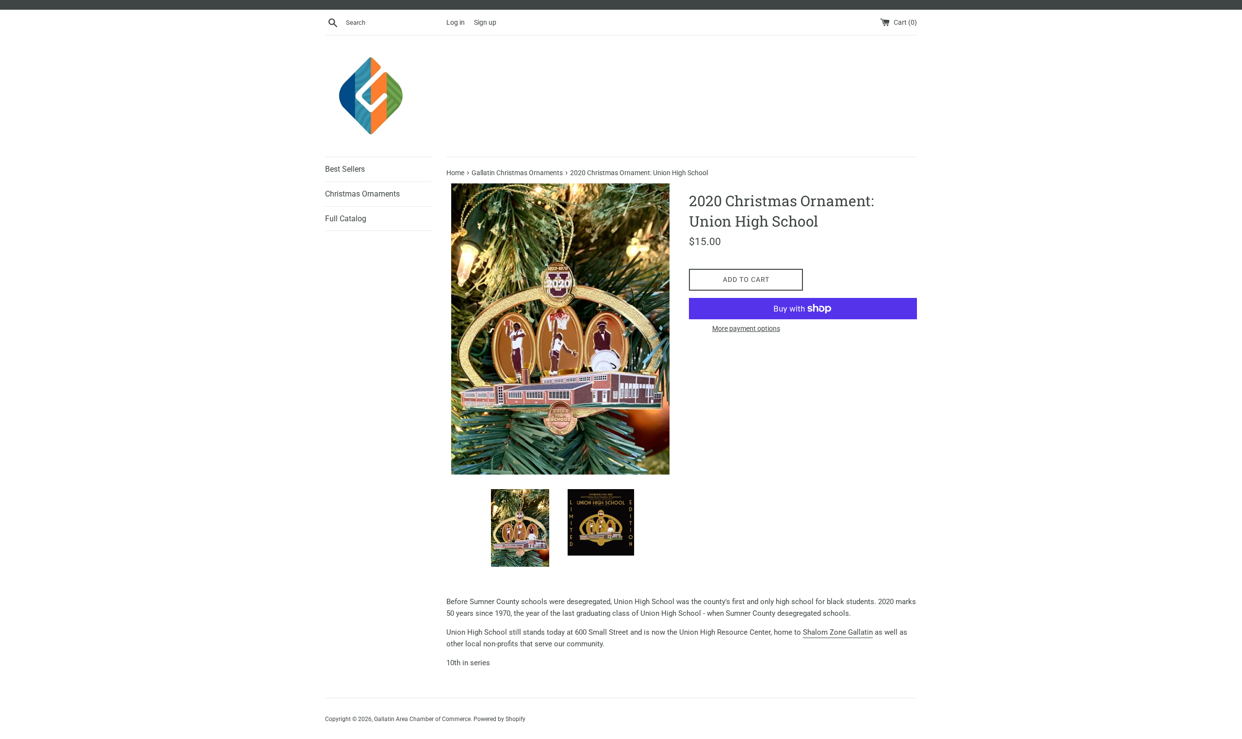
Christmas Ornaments (362, 193)
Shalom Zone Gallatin (838, 632)
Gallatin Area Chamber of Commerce (422, 719)
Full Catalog (345, 218)
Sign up (485, 22)
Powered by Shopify (499, 719)
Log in (455, 22)
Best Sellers (345, 169)
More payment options (746, 328)
